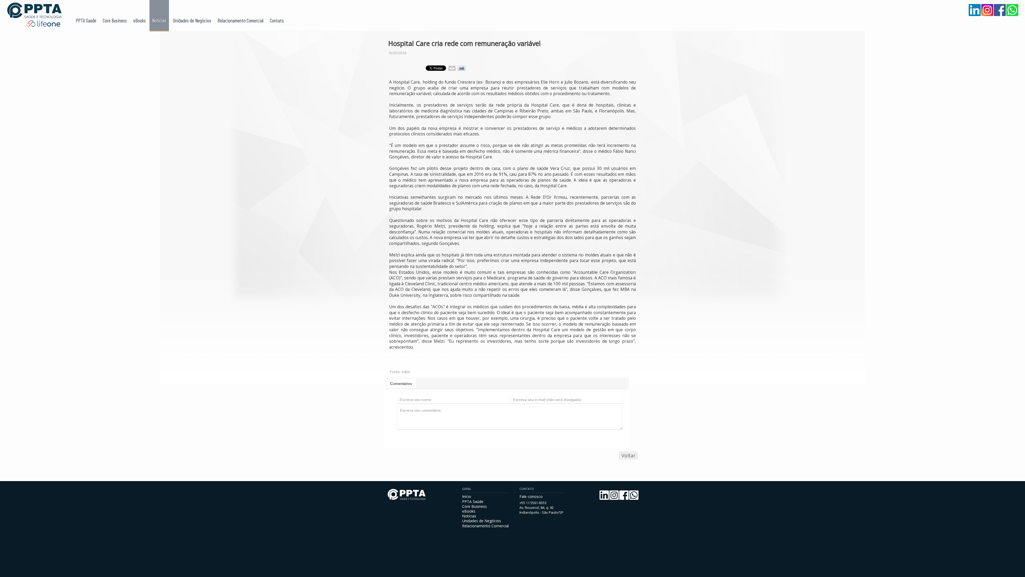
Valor (406, 371)
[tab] (401, 383)
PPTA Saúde (86, 20)
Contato (277, 20)
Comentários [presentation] (401, 383)
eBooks (139, 20)
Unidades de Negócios (192, 20)
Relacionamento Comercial (240, 20)
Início (466, 496)
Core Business (115, 20)
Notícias (159, 20)
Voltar (628, 455)
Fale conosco (531, 496)
